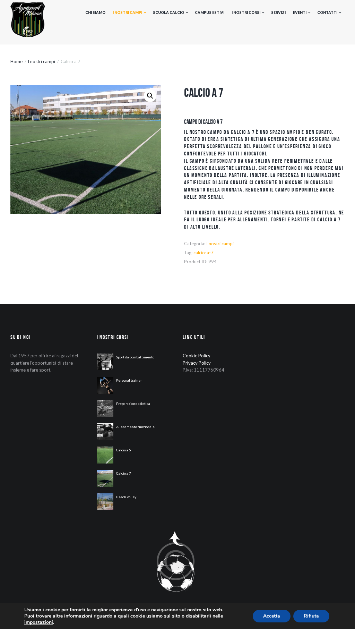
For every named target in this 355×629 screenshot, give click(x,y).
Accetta (271, 616)
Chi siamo (95, 12)
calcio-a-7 (203, 252)
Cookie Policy (196, 355)
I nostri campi (127, 12)
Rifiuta (311, 616)
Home (16, 61)
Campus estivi (209, 12)
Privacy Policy (197, 363)
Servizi (278, 12)
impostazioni (38, 622)
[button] (150, 96)
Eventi (299, 12)
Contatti (327, 12)
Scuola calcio (168, 12)
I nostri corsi (246, 12)
